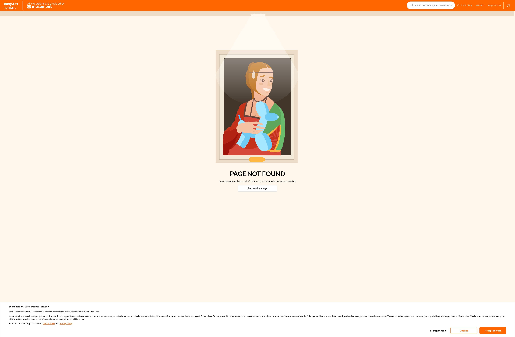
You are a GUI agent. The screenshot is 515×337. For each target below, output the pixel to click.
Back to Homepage (257, 188)
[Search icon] (412, 5)
